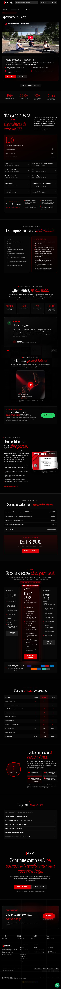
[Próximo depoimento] (55, 366)
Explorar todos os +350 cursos (31, 103)
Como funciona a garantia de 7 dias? (16, 840)
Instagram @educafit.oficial (52, 968)
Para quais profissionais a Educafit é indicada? (19, 828)
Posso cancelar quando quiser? (14, 848)
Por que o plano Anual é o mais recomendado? (19, 836)
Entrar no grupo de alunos (48, 431)
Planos (22, 963)
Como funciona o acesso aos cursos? (16, 832)
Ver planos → (48, 932)
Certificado (23, 970)
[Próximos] (56, 65)
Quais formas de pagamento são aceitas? (17, 853)
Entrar (35, 963)
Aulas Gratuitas (24, 974)
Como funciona (24, 965)
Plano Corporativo (24, 968)
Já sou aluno (21, 94)
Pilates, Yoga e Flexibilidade (18, 9)
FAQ (21, 977)
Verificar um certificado (10, 502)
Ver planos (10, 94)
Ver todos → (55, 57)
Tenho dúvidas (39, 902)
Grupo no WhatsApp (39, 968)
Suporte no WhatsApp (50, 964)
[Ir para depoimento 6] (10, 366)
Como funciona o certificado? (14, 844)
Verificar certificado (39, 965)
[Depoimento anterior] (52, 366)
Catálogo (6, 9)
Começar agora (29, 566)
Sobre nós (23, 972)
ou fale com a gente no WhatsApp (48, 936)
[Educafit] (8, 2)
